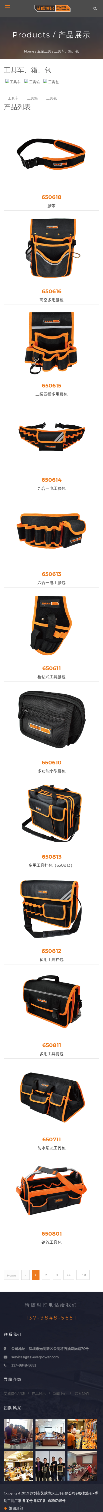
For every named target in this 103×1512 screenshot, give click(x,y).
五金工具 (44, 51)
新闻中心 (60, 1393)
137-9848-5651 (23, 1365)
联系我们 (82, 1393)
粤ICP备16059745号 (50, 1500)
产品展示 (39, 1393)
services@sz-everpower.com (35, 1357)
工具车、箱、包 (66, 51)
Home (29, 51)
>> (69, 1275)
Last (83, 1275)
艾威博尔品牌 (14, 1393)
